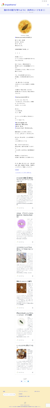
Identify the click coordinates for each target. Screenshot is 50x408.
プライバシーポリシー (23, 391)
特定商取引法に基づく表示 (24, 396)
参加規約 (20, 393)
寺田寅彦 (17, 169)
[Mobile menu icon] (48, 4)
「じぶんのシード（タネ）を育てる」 (23, 172)
